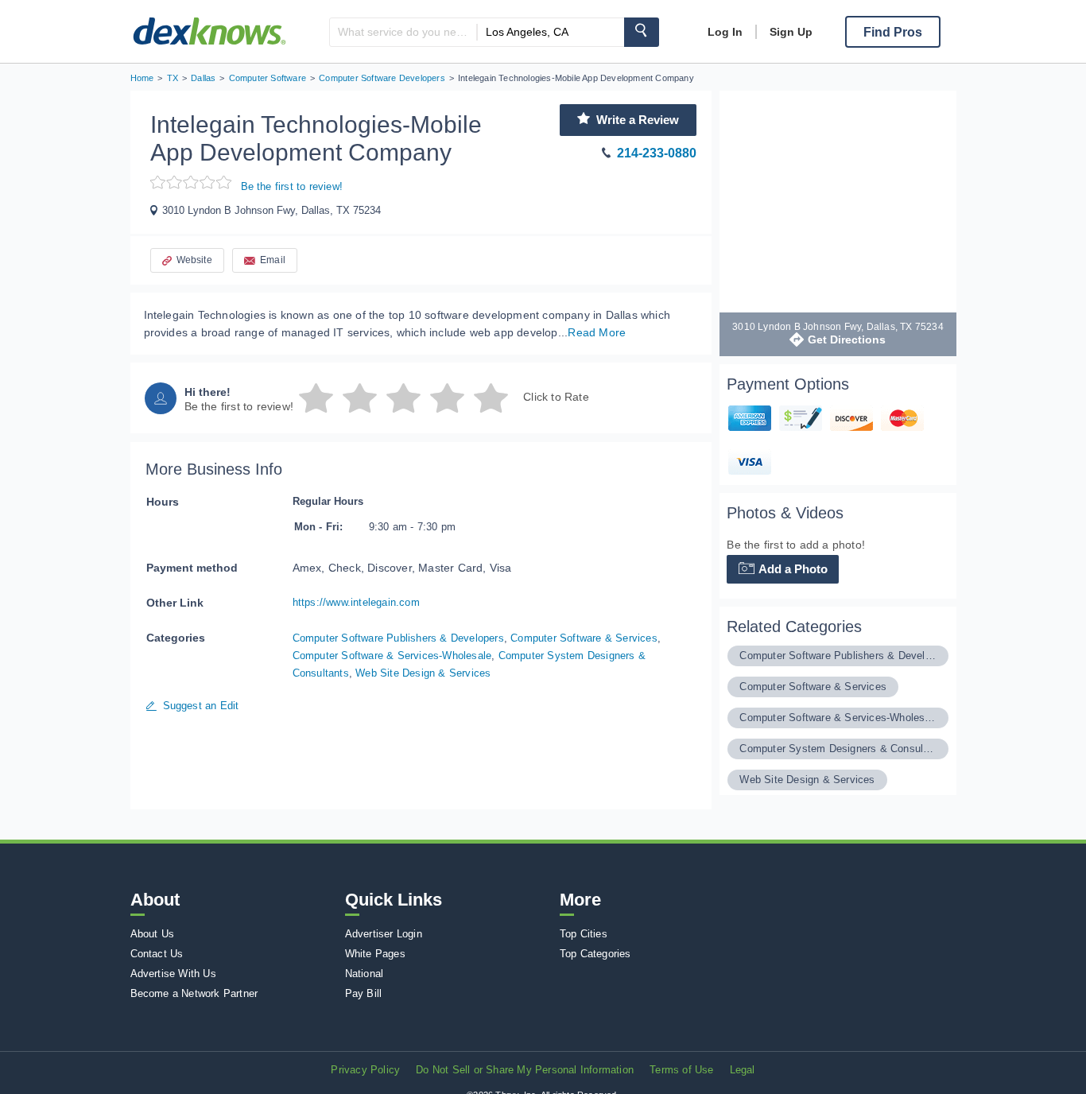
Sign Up (791, 31)
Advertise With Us (173, 974)
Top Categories (595, 954)
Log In (725, 31)
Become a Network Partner (194, 993)
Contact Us (157, 954)
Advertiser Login (383, 934)
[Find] (641, 32)
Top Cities (583, 934)
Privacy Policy (365, 1070)
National (364, 974)
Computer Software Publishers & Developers (398, 638)
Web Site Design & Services (423, 673)
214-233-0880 (656, 153)
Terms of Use (681, 1070)
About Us (152, 934)
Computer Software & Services (583, 638)
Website (194, 260)
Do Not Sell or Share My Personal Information (525, 1070)
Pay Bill (363, 993)
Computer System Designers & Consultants (837, 749)
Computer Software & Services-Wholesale (392, 655)
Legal (742, 1070)
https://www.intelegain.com (356, 602)
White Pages (375, 954)
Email (272, 260)
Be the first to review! (292, 186)
